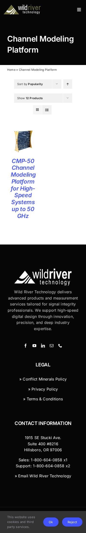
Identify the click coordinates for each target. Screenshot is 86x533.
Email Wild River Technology (44, 475)
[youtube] (34, 346)
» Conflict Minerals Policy (43, 379)
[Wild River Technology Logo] (43, 270)
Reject (72, 522)
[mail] (52, 346)
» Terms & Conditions (43, 399)
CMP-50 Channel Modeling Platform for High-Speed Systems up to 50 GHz (23, 188)
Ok (51, 522)
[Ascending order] (67, 84)
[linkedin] (43, 346)
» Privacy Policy (43, 389)
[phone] (60, 346)
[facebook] (25, 346)
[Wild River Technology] (22, 6)
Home (11, 69)
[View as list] (47, 109)
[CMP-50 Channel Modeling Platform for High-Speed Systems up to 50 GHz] (23, 132)
